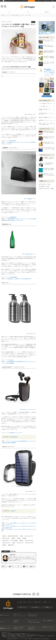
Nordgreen (29, 114)
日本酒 (19, 538)
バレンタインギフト (29, 536)
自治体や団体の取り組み (33, 615)
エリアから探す (32, 627)
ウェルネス (45, 0)
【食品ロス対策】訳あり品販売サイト (35, 622)
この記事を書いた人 (6, 551)
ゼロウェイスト (10, 0)
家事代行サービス (5, 628)
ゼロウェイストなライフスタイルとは (20, 615)
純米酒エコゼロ (11, 545)
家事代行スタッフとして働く (48, 627)
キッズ (38, 0)
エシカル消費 (42, 186)
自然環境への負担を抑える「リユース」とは (45, 110)
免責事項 (45, 602)
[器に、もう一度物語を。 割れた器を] (46, 80)
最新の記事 (13, 551)
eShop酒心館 (13, 277)
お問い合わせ (47, 12)
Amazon (29, 491)
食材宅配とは (17, 620)
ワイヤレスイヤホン (29, 542)
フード (17, 0)
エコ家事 (41, 188)
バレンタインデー (6, 538)
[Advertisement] (9, 577)
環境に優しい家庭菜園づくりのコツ (45, 117)
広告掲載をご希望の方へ (38, 602)
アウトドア (48, 186)
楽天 (11, 437)
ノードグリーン (20, 542)
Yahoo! (15, 437)
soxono (21, 540)
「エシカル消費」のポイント (44, 106)
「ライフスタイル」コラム (13, 536)
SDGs (53, 188)
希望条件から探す (32, 628)
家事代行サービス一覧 (18, 628)
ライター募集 (19, 602)
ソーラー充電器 (14, 540)
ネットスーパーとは (32, 620)
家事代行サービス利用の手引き (19, 627)
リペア (49, 184)
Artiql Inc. (47, 638)
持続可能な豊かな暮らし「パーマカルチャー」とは (46, 114)
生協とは (16, 622)
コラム (28, 12)
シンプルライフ (47, 188)
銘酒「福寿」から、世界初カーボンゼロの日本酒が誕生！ (18, 278)
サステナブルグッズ (43, 184)
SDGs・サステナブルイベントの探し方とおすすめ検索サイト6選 (46, 124)
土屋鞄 (24, 538)
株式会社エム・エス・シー (27, 409)
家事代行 (52, 0)
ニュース (9, 12)
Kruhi (30, 333)
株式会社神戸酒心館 (28, 254)
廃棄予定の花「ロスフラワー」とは (45, 120)
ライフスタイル (31, 0)
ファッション (24, 0)
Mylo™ (14, 538)
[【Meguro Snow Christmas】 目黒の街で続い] (41, 85)
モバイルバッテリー (29, 540)
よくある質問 (35, 607)
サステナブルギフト (6, 542)
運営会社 (24, 602)
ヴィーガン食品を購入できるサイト (49, 620)
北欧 (22, 536)
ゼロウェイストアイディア (33, 614)
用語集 (47, 607)
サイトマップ (23, 607)
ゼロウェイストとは (18, 614)
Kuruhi (4, 545)
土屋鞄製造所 (29, 198)
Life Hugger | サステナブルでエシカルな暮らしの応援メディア (23, 638)
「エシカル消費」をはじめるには (45, 103)
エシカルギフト (6, 540)
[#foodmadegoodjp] (51, 90)
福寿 (14, 542)
